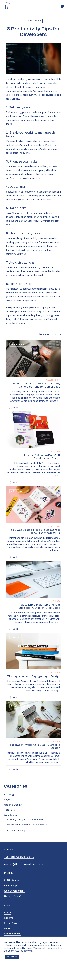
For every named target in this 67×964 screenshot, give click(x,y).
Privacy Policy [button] (12, 934)
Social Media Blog (14, 830)
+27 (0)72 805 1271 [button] (19, 856)
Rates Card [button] (11, 923)
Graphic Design (20, 706)
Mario (15, 408)
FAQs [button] (7, 928)
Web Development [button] (14, 891)
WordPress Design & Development (27, 825)
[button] (62, 6)
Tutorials (9, 810)
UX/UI (14, 491)
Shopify (15, 416)
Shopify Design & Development (25, 819)
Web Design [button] (11, 885)
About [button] (7, 912)
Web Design (34, 21)
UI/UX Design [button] (11, 880)
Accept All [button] (12, 957)
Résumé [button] (8, 918)
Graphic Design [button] (13, 896)
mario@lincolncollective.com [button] (26, 864)
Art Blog (9, 794)
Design (15, 566)
